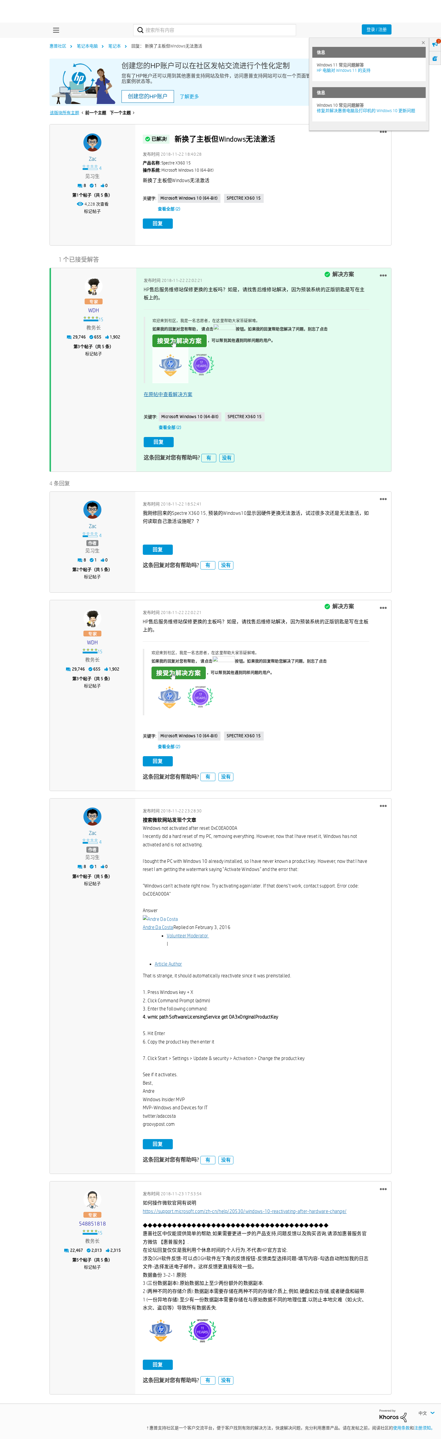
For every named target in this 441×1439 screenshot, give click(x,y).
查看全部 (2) (169, 209)
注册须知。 (424, 1428)
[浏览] (55, 30)
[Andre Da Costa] (160, 919)
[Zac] (92, 142)
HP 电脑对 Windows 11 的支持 (343, 70)
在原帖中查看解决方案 (168, 394)
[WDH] (94, 286)
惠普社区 (58, 46)
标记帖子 (92, 211)
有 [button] (208, 458)
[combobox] (214, 30)
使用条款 (401, 1428)
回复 (158, 223)
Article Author (168, 964)
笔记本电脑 (87, 46)
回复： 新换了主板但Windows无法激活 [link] (166, 46)
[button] (383, 132)
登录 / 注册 (377, 29)
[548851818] (92, 1199)
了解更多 (189, 96)
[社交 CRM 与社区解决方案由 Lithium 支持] (393, 1415)
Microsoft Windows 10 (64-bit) (189, 198)
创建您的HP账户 (148, 96)
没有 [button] (227, 458)
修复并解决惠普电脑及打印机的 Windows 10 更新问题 (366, 110)
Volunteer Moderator (187, 936)
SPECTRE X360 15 (244, 198)
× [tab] (423, 42)
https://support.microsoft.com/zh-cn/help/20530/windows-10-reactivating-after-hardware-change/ (245, 1211)
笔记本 (114, 46)
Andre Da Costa (158, 927)
